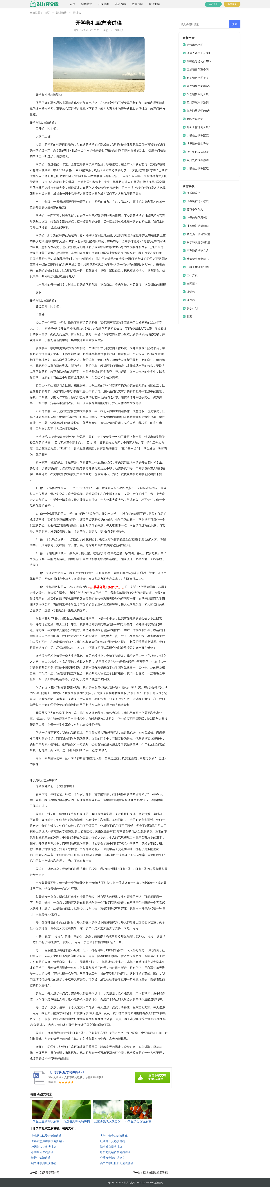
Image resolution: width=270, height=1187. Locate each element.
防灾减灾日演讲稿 (111, 1146)
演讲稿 (77, 12)
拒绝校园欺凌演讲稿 (155, 1172)
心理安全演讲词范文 (112, 1157)
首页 (72, 4)
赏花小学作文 (195, 209)
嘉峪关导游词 (195, 119)
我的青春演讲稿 (49, 1172)
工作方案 (192, 275)
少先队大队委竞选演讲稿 (46, 1135)
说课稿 (191, 300)
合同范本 (103, 4)
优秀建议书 (193, 193)
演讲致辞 (120, 4)
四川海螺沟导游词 (198, 102)
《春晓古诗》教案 (198, 201)
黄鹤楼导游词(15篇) (199, 61)
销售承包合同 (195, 44)
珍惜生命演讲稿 (41, 1157)
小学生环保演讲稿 (42, 1152)
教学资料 (137, 4)
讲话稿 (191, 291)
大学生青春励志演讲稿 (114, 1135)
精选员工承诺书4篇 (198, 234)
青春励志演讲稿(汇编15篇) (47, 1141)
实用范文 (86, 4)
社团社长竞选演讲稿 (112, 1141)
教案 (189, 316)
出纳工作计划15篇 (198, 267)
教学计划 (192, 308)
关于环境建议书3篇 (198, 242)
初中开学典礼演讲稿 (43, 1163)
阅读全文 (107, 30)
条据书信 (154, 4)
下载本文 (119, 30)
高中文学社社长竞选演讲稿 (116, 1163)
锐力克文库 (129, 1182)
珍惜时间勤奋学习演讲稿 (115, 1152)
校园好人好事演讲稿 (43, 1146)
